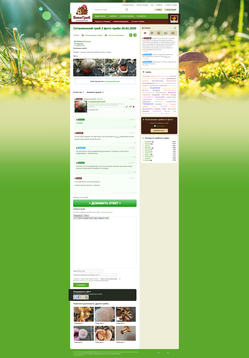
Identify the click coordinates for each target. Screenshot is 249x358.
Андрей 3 (148, 141)
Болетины (163, 85)
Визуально (78, 216)
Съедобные (113, 16)
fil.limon (87, 41)
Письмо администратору (113, 354)
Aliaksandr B (149, 156)
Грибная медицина (120, 21)
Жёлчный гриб (170, 111)
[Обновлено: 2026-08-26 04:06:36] (175, 28)
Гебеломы (165, 95)
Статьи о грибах (137, 21)
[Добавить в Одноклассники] (82, 297)
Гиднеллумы (171, 97)
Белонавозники (157, 81)
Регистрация (171, 10)
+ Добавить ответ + (105, 203)
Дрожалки (172, 109)
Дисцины (173, 106)
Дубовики (145, 111)
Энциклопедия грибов (90, 352)
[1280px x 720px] (89, 67)
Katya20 (147, 152)
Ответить (78, 115)
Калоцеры (173, 114)
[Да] (126, 106)
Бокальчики (154, 85)
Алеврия (152, 76)
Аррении (172, 76)
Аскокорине (146, 78)
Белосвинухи (171, 81)
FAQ (152, 5)
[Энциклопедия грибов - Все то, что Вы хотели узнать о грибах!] (82, 13)
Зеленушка (156, 114)
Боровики (155, 87)
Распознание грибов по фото (159, 120)
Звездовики (147, 113)
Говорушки (148, 103)
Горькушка (173, 104)
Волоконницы (170, 90)
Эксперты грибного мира (157, 138)
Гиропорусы (146, 101)
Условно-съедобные (127, 16)
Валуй (174, 88)
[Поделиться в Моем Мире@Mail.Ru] (86, 297)
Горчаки (165, 104)
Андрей (79, 99)
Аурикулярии (171, 78)
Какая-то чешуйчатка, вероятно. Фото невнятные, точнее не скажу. (157, 55)
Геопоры (173, 95)
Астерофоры (155, 78)
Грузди (163, 106)
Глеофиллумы (171, 101)
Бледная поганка (171, 83)
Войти (159, 10)
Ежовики (157, 111)
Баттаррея (145, 81)
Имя (74, 271)
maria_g (147, 154)
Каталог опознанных (116, 35)
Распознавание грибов (93, 35)
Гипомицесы (160, 99)
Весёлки (145, 90)
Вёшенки (172, 92)
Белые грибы (160, 83)
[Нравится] (117, 127)
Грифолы (154, 106)
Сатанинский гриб (111, 81)
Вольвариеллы (148, 92)
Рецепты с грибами (102, 21)
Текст (86, 216)
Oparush (148, 143)
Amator (147, 150)
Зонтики (165, 113)
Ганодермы (155, 95)
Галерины (146, 95)
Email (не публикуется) (81, 275)
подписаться (87, 280)
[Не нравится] (128, 127)
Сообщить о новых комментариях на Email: (85, 278)
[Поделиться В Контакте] (75, 297)
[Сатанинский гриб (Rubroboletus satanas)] (81, 107)
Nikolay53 (148, 147)
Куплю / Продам (142, 5)
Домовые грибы (160, 109)
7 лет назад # (132, 98)
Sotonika (79, 133)
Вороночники (161, 92)
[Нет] (133, 107)
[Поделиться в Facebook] (79, 297)
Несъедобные (141, 16)
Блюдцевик (145, 85)
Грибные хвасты (128, 5)
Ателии (163, 78)
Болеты (145, 88)
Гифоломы (158, 101)
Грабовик (145, 106)
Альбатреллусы (162, 76)
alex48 (79, 178)
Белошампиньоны (148, 83)
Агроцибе (146, 76)
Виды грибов (100, 16)
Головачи (158, 104)
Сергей (147, 145)
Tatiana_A (82, 148)
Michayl (147, 160)
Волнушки (156, 90)
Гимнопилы (147, 99)
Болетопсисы (172, 85)
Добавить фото (159, 130)
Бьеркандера (166, 88)
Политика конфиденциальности (96, 354)
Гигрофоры (147, 97)
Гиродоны (173, 99)
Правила (159, 5)
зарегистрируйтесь (107, 212)
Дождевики (147, 108)
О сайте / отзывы (171, 5)
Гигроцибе (160, 97)
